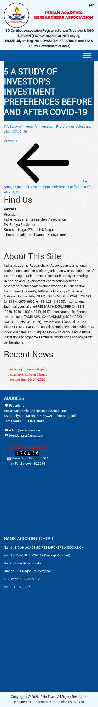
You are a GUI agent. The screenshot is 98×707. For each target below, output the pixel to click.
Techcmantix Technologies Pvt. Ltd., (58, 701)
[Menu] (87, 55)
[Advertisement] (36, 501)
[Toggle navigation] (7, 55)
